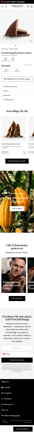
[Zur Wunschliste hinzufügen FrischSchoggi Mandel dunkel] (23, 139)
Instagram (8, 393)
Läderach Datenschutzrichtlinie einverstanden (11, 368)
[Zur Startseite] (17, 6)
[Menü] (2, 6)
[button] (17, 86)
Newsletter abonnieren (17, 360)
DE (5, 2)
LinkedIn (7, 387)
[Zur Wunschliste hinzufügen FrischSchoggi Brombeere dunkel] (31, 41)
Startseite (4, 49)
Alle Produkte (14, 49)
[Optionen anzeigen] (24, 152)
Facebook (7, 399)
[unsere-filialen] (28, 6)
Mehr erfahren (16, 1)
